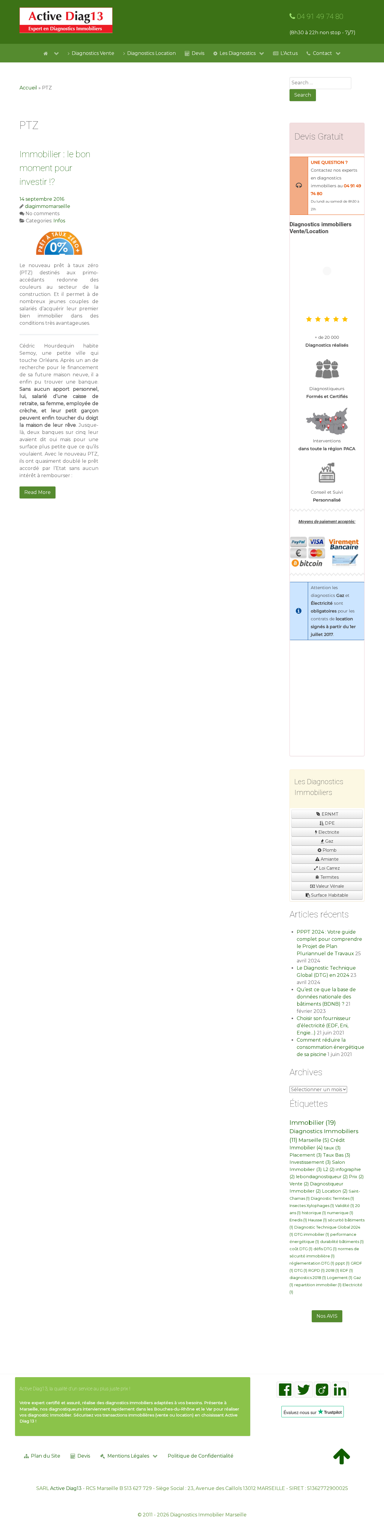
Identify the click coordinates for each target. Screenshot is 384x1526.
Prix (356, 1176)
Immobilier (313, 1122)
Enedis (298, 1220)
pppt (342, 1263)
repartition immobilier (317, 1285)
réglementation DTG (312, 1263)
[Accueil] (51, 53)
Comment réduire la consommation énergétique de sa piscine (330, 1047)
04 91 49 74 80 (319, 16)
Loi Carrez (329, 868)
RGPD (316, 1270)
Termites (329, 877)
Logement (339, 1277)
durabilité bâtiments (342, 1241)
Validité (344, 1205)
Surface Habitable (329, 895)
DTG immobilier (311, 1234)
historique (314, 1213)
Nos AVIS (327, 1316)
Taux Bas (336, 1155)
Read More (37, 492)
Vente (299, 1184)
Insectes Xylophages (312, 1205)
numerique (340, 1213)
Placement (306, 1155)
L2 (328, 1169)
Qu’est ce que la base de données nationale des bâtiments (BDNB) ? (326, 997)
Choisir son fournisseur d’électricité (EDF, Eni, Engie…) (324, 1026)
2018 (332, 1270)
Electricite (328, 832)
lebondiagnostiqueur (322, 1176)
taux (332, 1148)
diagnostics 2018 (308, 1277)
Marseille (313, 1140)
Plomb (329, 850)
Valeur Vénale (329, 886)
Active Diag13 (66, 1488)
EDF (346, 1270)
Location (334, 1191)
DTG (300, 1270)
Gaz (328, 841)
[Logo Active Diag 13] (66, 20)
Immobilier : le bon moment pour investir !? (55, 168)
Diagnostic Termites (332, 1198)
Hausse (317, 1220)
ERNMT (329, 814)
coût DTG (301, 1249)
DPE (329, 823)
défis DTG (325, 1249)
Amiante (329, 859)
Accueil (28, 88)
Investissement (310, 1162)
